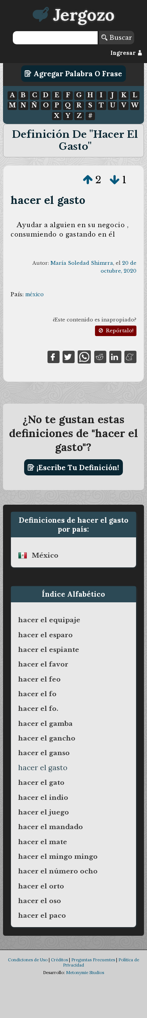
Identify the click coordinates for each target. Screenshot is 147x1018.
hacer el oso (39, 901)
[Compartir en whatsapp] (84, 356)
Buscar (119, 37)
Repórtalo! (118, 330)
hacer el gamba (45, 723)
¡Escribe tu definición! (77, 467)
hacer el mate (42, 842)
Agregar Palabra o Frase (77, 73)
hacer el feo (39, 679)
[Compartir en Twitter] (69, 356)
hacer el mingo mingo (58, 856)
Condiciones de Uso (27, 959)
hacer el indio (43, 797)
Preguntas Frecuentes (93, 959)
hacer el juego (43, 812)
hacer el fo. (38, 708)
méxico (34, 294)
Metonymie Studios (85, 972)
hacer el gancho (46, 738)
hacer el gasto (48, 200)
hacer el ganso (44, 753)
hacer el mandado (50, 827)
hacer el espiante (48, 649)
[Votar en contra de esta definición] (114, 180)
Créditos (59, 959)
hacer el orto (41, 886)
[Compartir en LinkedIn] (115, 356)
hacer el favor (43, 664)
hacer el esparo (45, 635)
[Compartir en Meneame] (130, 356)
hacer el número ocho (58, 871)
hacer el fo (37, 694)
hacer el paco (42, 915)
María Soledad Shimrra (82, 263)
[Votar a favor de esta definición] (88, 180)
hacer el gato (41, 782)
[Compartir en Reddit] (100, 356)
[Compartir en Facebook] (53, 356)
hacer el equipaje (49, 620)
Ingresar (123, 53)
